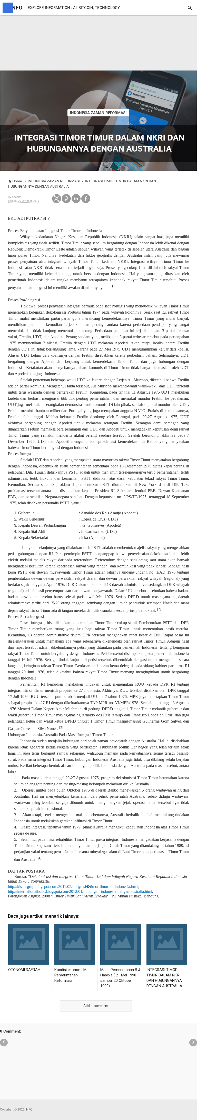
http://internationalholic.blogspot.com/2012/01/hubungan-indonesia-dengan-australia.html (80, 891)
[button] (56, 198)
